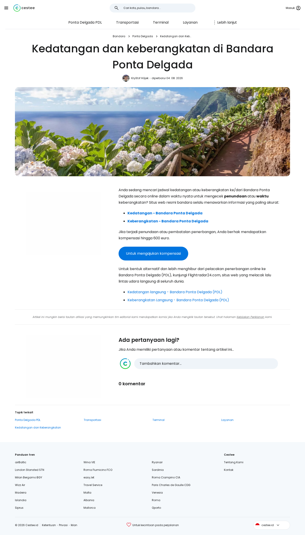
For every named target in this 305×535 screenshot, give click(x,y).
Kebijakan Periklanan (250, 317)
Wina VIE (89, 462)
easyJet (89, 477)
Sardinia (158, 470)
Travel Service (93, 485)
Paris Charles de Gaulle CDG (171, 485)
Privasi (63, 525)
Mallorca (90, 508)
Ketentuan (49, 525)
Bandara (119, 36)
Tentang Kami (233, 462)
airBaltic (20, 462)
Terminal (161, 22)
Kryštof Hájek (139, 78)
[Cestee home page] (24, 8)
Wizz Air (20, 485)
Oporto (156, 508)
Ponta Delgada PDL (85, 22)
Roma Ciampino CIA (166, 477)
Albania (89, 500)
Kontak (228, 470)
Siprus (19, 508)
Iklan (74, 525)
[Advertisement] (63, 223)
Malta (87, 492)
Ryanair (157, 462)
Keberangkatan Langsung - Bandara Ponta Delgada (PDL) (178, 300)
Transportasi (127, 22)
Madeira (20, 492)
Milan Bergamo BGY (28, 477)
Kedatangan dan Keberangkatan (176, 36)
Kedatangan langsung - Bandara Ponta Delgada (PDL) (174, 292)
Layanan (190, 22)
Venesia (157, 492)
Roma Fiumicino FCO (98, 470)
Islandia (20, 500)
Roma (156, 500)
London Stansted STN (29, 470)
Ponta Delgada (142, 36)
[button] (6, 8)
